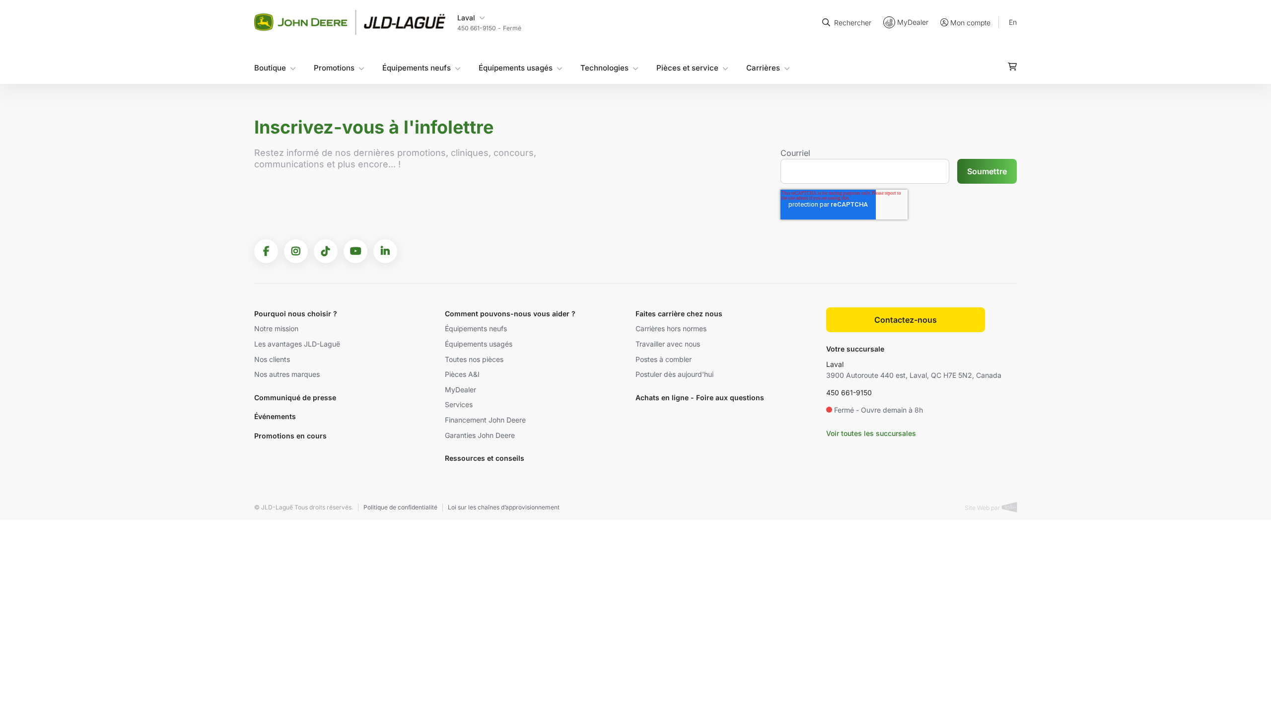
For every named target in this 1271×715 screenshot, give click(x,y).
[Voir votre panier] (1012, 67)
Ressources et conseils (484, 458)
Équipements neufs (416, 67)
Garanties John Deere (480, 435)
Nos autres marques (287, 374)
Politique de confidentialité (400, 507)
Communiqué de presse (295, 397)
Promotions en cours (290, 435)
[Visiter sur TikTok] (326, 251)
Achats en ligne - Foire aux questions (700, 397)
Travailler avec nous (668, 344)
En (1013, 22)
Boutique (270, 67)
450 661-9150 (849, 392)
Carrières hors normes (671, 328)
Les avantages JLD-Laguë (297, 344)
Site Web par (983, 507)
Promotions (334, 67)
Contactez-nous (905, 320)
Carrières (763, 67)
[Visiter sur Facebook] (266, 251)
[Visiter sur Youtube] (355, 251)
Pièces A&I (462, 374)
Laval (835, 364)
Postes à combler (664, 359)
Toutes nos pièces (474, 359)
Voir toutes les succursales (871, 433)
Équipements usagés (516, 67)
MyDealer (912, 22)
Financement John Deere (485, 420)
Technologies (604, 67)
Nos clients (272, 359)
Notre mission (276, 328)
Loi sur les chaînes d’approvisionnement (504, 507)
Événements (275, 416)
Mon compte (970, 22)
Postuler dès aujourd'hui (674, 374)
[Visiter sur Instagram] (296, 251)
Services (459, 404)
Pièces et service (687, 67)
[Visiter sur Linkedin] (385, 251)
